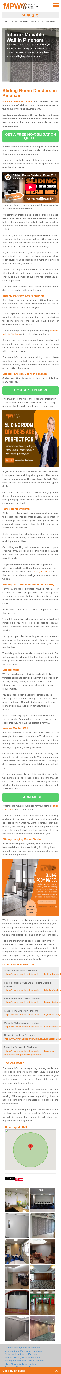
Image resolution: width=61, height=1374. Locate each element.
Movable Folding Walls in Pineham (22, 1357)
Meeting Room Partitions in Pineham (23, 1351)
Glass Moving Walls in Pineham (20, 1364)
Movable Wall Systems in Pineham (22, 1347)
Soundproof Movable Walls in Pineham (24, 1360)
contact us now (30, 390)
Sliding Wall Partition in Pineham (20, 1354)
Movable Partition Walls (17, 101)
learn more (30, 797)
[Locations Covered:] (4, 5)
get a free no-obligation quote (30, 136)
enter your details (42, 571)
